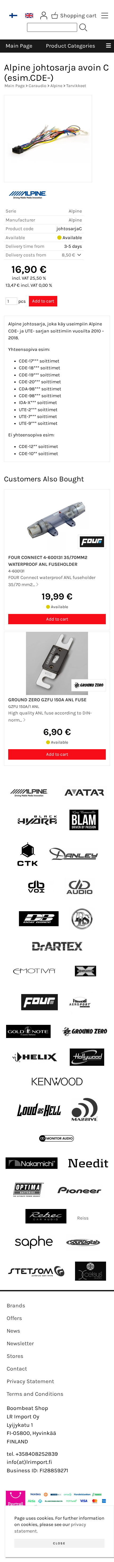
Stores (15, 1356)
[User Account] (44, 15)
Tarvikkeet (76, 85)
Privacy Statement (30, 1381)
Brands (16, 1305)
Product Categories (70, 46)
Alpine (56, 85)
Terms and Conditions (35, 1394)
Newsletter (20, 1343)
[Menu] (108, 46)
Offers (14, 1318)
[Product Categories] (105, 15)
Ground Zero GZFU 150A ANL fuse (47, 699)
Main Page (19, 46)
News (13, 1331)
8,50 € (69, 255)
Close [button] (59, 1543)
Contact (17, 1369)
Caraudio (37, 85)
